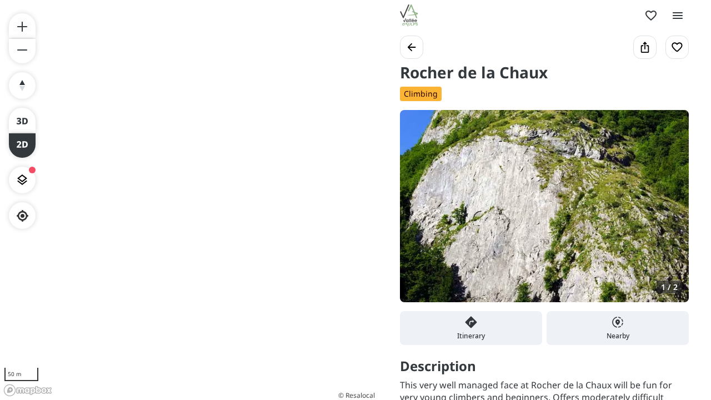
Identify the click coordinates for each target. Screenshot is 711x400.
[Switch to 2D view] (22, 145)
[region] (189, 200)
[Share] (645, 47)
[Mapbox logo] (27, 390)
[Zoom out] (22, 51)
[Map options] (22, 180)
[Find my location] (22, 216)
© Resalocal (356, 395)
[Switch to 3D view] (22, 120)
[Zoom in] (22, 25)
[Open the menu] (678, 15)
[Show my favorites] (651, 15)
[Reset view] (22, 85)
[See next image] (668, 212)
